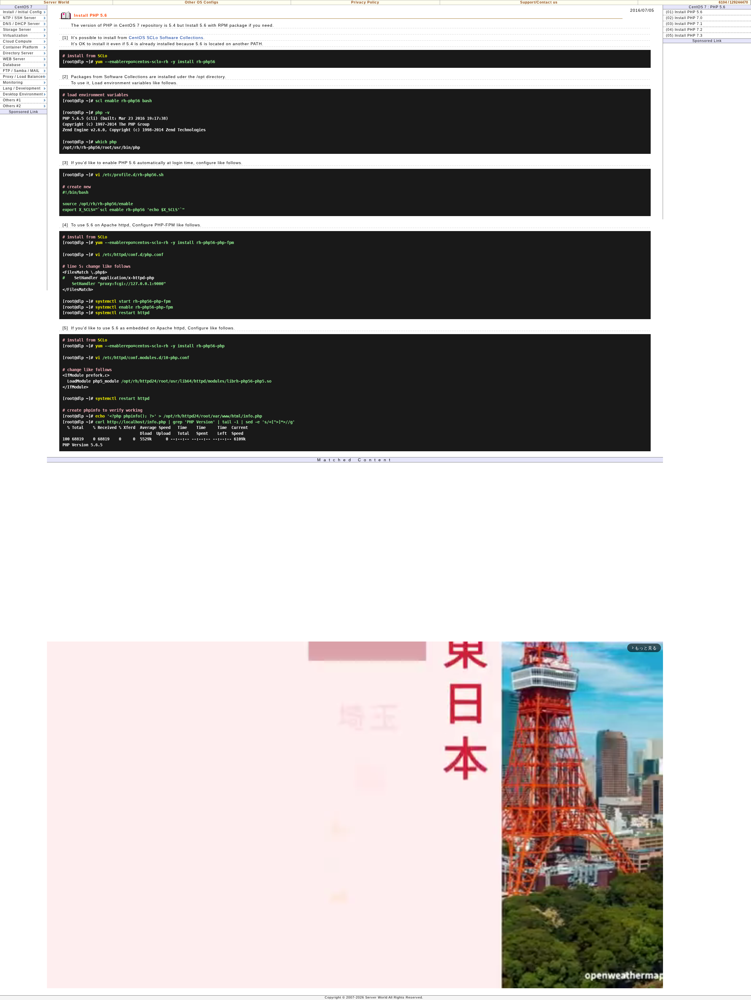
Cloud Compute (17, 41)
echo (100, 416)
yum (98, 61)
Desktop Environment (23, 94)
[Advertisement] (23, 202)
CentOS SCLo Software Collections (166, 37)
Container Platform (20, 47)
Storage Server (17, 30)
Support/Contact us (539, 2)
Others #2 (12, 106)
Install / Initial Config (22, 12)
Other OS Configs (202, 2)
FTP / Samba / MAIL (21, 71)
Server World (56, 2)
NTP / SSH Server (19, 18)
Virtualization (15, 35)
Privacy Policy (365, 2)
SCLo (102, 55)
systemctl (105, 301)
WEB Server (14, 59)
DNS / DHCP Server (21, 24)
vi (97, 174)
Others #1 (12, 100)
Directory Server (18, 53)
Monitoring (13, 82)
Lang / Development (21, 88)
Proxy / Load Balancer (23, 77)
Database (12, 65)
